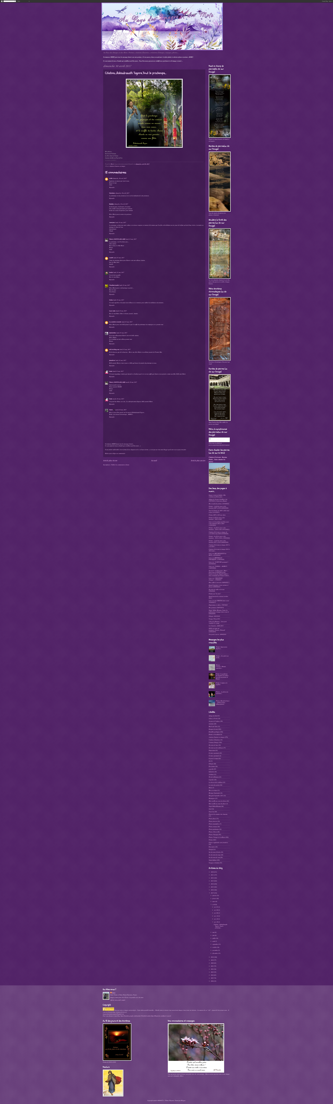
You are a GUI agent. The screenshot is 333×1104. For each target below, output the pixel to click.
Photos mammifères (214, 824)
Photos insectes (213, 821)
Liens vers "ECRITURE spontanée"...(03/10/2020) (219, 563)
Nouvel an (211, 811)
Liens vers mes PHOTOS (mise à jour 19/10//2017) (219, 601)
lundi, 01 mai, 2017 (120, 222)
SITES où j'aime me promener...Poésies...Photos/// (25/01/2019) (217, 630)
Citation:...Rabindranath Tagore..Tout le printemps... (220, 926)
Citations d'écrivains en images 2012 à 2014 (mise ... (219, 550)
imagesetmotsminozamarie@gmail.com (113, 1014)
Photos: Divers (213, 832)
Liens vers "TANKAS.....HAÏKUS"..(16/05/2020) (218, 567)
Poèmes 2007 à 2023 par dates (217, 515)
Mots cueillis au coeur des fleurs (217, 801)
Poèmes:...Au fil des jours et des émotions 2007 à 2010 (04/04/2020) (218, 507)
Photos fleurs (212, 818)
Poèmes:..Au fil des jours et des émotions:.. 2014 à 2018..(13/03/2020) (219, 537)
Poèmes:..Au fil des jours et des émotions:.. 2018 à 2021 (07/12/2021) (219, 528)
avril (213, 904)
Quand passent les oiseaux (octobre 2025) (218, 597)
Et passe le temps (213, 758)
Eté (210, 761)
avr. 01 (216, 907)
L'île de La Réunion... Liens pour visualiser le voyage (218, 622)
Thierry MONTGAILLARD (117, 239)
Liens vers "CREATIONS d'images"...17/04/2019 (215, 579)
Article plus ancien (198, 460)
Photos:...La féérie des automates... (222, 692)
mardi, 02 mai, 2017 (131, 382)
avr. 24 (216, 919)
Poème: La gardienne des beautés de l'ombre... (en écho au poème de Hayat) (222, 676)
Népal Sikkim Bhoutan (215, 806)
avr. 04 (216, 910)
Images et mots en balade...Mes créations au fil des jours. (217, 496)
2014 (212, 884)
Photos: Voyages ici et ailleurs (217, 837)
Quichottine (112, 333)
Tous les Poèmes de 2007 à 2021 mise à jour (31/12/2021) (219, 511)
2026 (212, 981)
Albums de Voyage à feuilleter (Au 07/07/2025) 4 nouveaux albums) (218, 500)
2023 (212, 972)
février (214, 898)
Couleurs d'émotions (214, 740)
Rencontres (212, 847)
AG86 (110, 178)
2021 (212, 966)
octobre (214, 947)
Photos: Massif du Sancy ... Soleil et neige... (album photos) (222, 702)
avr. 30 (216, 922)
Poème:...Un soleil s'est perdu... (222, 656)
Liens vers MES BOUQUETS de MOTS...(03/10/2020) (217, 554)
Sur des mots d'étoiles (214, 852)
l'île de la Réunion (214, 777)
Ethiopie (211, 764)
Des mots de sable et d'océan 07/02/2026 (216, 590)
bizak (110, 371)
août (213, 941)
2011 (212, 875)
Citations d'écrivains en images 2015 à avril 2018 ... (219, 545)
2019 (212, 960)
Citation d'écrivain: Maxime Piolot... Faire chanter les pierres (218, 459)
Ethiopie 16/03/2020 (214, 616)
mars (213, 901)
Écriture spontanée (214, 756)
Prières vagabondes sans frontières (218, 842)
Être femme (212, 766)
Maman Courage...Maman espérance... (221, 666)
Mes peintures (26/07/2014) (216, 607)
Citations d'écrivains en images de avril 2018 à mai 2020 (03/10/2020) (218, 533)
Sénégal (211, 849)
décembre (215, 953)
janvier (214, 895)
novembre (215, 950)
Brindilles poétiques (214, 732)
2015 (212, 887)
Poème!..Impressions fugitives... (221, 647)
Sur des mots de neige (215, 855)
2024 (212, 975)
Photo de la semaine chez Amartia (218, 814)
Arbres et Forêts (213, 718)
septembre (215, 944)
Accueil (154, 460)
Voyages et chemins (214, 863)
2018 (212, 957)
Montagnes (212, 798)
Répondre (112, 187)
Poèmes (211, 840)
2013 (212, 881)
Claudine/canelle (114, 285)
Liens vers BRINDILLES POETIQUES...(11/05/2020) (216, 558)
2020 (212, 963)
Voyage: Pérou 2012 (214, 619)
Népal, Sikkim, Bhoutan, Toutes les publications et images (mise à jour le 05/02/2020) (219, 611)
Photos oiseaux (213, 826)
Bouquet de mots (213, 729)
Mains (210, 787)
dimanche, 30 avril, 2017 (120, 178)
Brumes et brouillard (214, 734)
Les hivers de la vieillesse (216, 782)
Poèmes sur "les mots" (215, 594)
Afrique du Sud (213, 716)
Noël (210, 809)
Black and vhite (213, 726)
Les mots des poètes (214, 785)
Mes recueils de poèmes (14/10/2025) (219, 504)
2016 (212, 890)
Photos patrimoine (214, 829)
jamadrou (112, 360)
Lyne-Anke (112, 311)
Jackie (111, 272)
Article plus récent (110, 460)
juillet (214, 938)
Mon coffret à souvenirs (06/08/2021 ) (219, 582)
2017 (212, 893)
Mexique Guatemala (214, 793)
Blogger (183, 1100)
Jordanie (211, 774)
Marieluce (112, 193)
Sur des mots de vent (214, 857)
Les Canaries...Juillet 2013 (216, 626)
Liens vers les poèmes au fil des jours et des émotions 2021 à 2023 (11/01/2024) (219, 523)
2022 (212, 969)
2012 (212, 878)
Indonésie (211, 772)
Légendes (211, 780)
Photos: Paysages (213, 834)
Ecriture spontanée (214, 753)
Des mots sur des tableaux (216, 748)
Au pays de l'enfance (214, 721)
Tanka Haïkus (212, 860)
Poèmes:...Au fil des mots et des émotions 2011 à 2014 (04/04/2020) (218, 541)
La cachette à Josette (115, 322)
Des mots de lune (213, 745)
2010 (212, 872)
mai (213, 932)
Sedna (111, 300)
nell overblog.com (114, 349)
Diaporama (212, 750)
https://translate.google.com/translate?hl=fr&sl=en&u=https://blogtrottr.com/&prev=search (146, 1016)
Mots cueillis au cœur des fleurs (217, 804)
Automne (211, 724)
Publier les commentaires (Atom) (120, 465)
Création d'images (214, 742)
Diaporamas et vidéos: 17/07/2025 (218, 605)
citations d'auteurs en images (117, 166)
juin (213, 935)
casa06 (111, 258)
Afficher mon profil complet (117, 1000)
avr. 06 (216, 913)
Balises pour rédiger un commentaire (115, 453)
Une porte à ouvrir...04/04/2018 (217, 634)
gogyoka (211, 769)
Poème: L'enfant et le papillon (221, 683)
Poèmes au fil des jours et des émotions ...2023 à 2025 (217, 518)
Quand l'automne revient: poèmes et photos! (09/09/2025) (218, 586)
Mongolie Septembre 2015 (216, 795)
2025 (212, 978)
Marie (111, 410)
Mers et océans (213, 790)
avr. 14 (216, 916)
